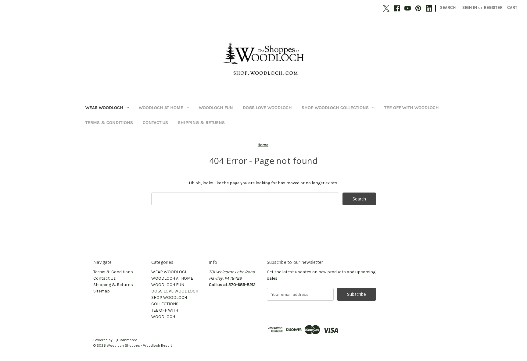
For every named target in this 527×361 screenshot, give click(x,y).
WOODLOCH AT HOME (161, 107)
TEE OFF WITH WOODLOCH (411, 107)
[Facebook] (397, 8)
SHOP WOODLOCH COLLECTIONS (335, 107)
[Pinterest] (418, 8)
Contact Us (155, 122)
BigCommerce (125, 340)
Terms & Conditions (109, 122)
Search (448, 7)
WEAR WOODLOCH (104, 107)
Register (493, 7)
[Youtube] (407, 8)
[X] (386, 8)
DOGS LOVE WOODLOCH (267, 107)
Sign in (469, 7)
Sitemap (101, 291)
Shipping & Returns (201, 122)
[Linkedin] (429, 8)
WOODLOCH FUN (216, 107)
